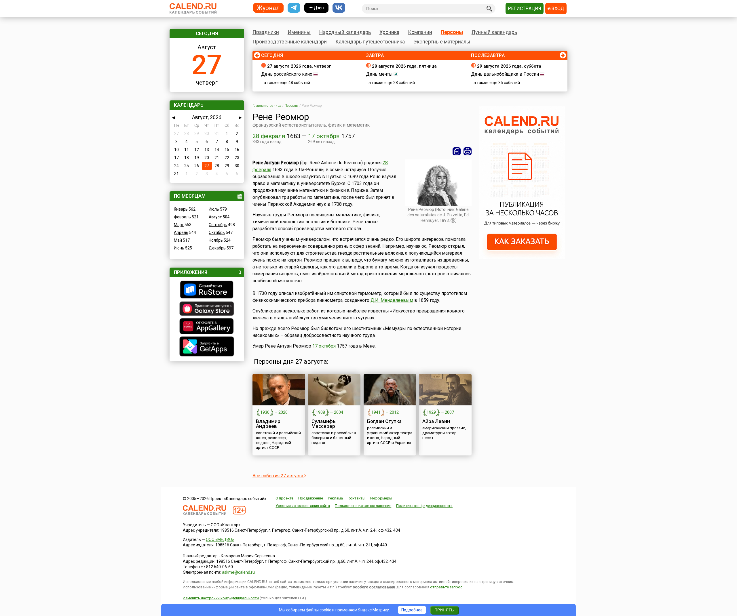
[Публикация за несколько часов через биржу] (522, 257)
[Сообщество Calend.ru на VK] (339, 8)
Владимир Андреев (268, 423)
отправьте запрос (446, 587)
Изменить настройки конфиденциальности (221, 598)
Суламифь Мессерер (323, 423)
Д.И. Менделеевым (392, 300)
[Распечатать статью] (468, 151)
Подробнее (412, 610)
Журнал (268, 7)
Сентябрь (218, 224)
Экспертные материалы (441, 42)
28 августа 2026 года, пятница (404, 66)
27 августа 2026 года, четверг (299, 66)
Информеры (381, 498)
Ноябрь (216, 240)
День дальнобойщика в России (505, 74)
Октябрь (217, 232)
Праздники (265, 32)
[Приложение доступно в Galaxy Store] (207, 309)
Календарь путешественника (370, 42)
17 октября (324, 136)
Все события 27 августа (278, 475)
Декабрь (217, 248)
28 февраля (268, 136)
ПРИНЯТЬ (444, 610)
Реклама (335, 498)
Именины (299, 32)
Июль (214, 209)
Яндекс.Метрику (373, 610)
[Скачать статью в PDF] (457, 151)
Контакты (356, 498)
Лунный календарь (494, 32)
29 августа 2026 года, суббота (509, 66)
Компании (420, 32)
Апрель (181, 232)
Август (215, 217)
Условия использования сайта (303, 506)
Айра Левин (436, 421)
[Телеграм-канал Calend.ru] (294, 8)
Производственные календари (289, 42)
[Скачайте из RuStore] (207, 290)
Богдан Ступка (384, 421)
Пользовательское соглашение (363, 506)
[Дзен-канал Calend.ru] (316, 8)
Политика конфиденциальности (424, 506)
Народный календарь (345, 32)
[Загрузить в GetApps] (207, 347)
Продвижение (310, 498)
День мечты (379, 74)
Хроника (389, 32)
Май (178, 240)
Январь (181, 209)
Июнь (179, 248)
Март (179, 224)
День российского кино (286, 74)
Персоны (452, 32)
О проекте (284, 498)
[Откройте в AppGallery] (207, 327)
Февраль (182, 217)
